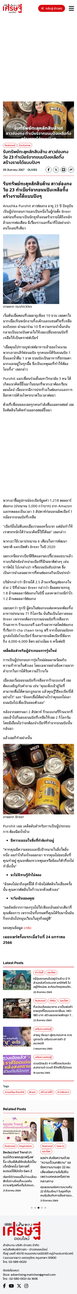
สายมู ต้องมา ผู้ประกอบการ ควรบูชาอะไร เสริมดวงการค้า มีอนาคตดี (52, 1039)
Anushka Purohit (14, 1092)
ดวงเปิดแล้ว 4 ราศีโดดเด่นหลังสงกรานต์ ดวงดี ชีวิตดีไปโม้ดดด (52, 1065)
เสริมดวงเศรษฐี (43, 1029)
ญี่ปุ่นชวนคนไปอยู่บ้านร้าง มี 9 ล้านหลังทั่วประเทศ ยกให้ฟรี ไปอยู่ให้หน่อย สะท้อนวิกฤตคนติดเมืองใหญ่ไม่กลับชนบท (52, 984)
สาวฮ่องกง (63, 1092)
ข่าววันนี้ (39, 972)
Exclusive (24, 145)
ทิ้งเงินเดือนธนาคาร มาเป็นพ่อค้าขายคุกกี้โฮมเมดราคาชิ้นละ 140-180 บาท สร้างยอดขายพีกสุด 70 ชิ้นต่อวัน (53, 1012)
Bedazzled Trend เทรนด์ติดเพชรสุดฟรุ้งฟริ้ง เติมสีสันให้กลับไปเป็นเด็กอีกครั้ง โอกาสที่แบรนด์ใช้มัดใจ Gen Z (19, 1161)
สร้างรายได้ (47, 1092)
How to (60, 1146)
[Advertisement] (38, 58)
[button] (32, 1208)
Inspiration (25, 1146)
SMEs (53, 1001)
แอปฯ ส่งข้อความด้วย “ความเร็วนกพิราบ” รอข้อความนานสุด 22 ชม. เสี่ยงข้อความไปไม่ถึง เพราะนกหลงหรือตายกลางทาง (55, 1169)
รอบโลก (51, 972)
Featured (10, 145)
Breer (32, 1092)
